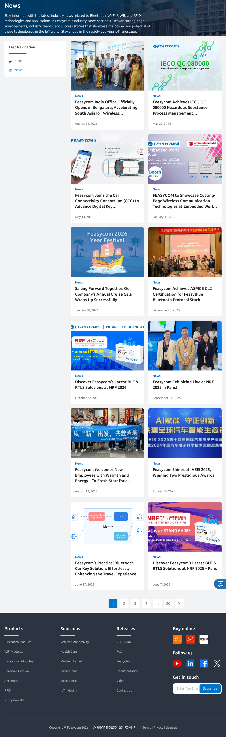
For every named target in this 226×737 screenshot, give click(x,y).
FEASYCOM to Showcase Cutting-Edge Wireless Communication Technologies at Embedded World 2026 (184, 201)
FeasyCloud (124, 661)
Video (120, 681)
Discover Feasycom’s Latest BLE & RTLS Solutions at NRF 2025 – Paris (185, 566)
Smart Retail (68, 681)
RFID (7, 690)
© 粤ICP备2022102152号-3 (114, 728)
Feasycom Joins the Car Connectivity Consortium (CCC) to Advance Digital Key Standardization (107, 201)
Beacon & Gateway (17, 671)
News (18, 70)
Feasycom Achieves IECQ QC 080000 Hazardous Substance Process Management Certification (180, 108)
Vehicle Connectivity (74, 642)
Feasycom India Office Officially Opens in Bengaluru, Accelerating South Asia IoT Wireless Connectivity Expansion (106, 108)
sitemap (171, 727)
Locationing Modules (18, 661)
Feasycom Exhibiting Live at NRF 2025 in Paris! (183, 385)
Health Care (68, 652)
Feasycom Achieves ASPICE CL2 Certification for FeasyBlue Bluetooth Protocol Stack (182, 294)
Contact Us (124, 690)
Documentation (127, 671)
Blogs (18, 61)
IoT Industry (68, 690)
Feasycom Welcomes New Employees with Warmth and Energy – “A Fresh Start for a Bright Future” (102, 475)
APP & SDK (124, 642)
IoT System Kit (14, 700)
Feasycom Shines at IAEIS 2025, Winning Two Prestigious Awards (184, 472)
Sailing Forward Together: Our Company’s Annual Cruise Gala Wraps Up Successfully (103, 294)
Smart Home (69, 671)
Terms (147, 727)
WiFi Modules (13, 652)
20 (168, 603)
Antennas (11, 681)
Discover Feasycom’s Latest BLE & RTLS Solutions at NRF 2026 (106, 385)
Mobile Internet (71, 661)
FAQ (119, 652)
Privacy (158, 727)
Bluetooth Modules (17, 642)
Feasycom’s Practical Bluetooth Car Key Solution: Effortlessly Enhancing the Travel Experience (105, 568)
